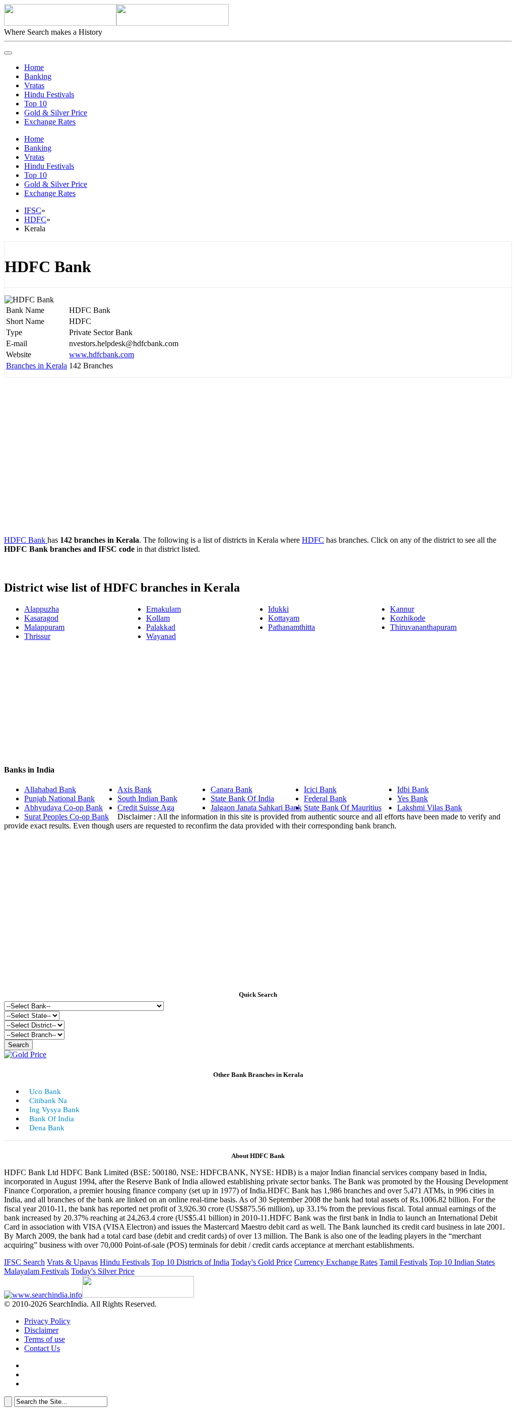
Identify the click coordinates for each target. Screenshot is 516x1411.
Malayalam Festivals (36, 1271)
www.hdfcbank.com (101, 354)
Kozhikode (407, 618)
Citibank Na (48, 1101)
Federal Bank (325, 798)
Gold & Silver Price (55, 112)
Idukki (278, 609)
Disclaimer (41, 1330)
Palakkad (160, 627)
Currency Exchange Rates (335, 1262)
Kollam (158, 618)
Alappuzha (41, 609)
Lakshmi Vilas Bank (429, 807)
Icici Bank (320, 789)
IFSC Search (24, 1262)
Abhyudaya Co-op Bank (63, 807)
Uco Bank (45, 1091)
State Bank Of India (242, 798)
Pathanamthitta (291, 627)
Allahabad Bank (50, 789)
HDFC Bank (25, 540)
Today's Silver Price (103, 1271)
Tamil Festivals (403, 1262)
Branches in (36, 365)
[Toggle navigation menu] (8, 52)
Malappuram (44, 627)
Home (34, 67)
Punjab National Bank (59, 798)
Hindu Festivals (49, 94)
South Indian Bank (147, 798)
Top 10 (35, 103)
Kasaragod (41, 618)
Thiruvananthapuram (423, 627)
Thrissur (37, 636)
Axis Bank (134, 789)
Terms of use (44, 1339)
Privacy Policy (47, 1321)
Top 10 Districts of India (190, 1262)
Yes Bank (412, 798)
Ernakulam (163, 609)
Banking (37, 76)
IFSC (32, 210)
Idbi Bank (413, 789)
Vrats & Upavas (72, 1262)
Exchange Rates (50, 121)
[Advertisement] (258, 457)
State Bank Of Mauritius (342, 807)
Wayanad (161, 636)
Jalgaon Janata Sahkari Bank (256, 807)
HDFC (35, 219)
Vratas (34, 85)
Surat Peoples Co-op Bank (66, 816)
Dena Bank (46, 1128)
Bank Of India (51, 1119)
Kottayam (283, 618)
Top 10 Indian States (462, 1262)
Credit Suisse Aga (145, 807)
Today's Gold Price (261, 1262)
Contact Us (42, 1348)
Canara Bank (231, 789)
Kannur (402, 609)
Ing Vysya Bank (54, 1110)
